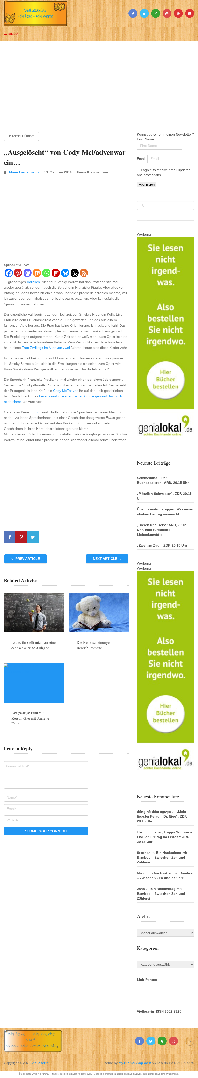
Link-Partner (147, 980)
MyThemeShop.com (135, 1063)
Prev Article (27, 559)
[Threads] (74, 274)
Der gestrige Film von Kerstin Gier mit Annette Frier (30, 718)
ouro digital (148, 1074)
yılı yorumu (43, 1074)
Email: (142, 159)
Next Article (105, 559)
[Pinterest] (18, 274)
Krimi (37, 412)
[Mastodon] (27, 274)
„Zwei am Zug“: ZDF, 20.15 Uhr (162, 545)
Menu (13, 34)
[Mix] (37, 274)
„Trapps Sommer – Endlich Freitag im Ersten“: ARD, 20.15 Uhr (164, 837)
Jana (141, 889)
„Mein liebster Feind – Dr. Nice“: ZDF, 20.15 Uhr (162, 816)
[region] (99, 82)
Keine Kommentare (92, 172)
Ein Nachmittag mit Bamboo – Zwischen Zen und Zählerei (162, 857)
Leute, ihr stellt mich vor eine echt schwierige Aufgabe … (33, 645)
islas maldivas (134, 1074)
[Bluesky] (65, 274)
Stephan (144, 852)
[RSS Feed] (84, 274)
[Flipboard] (55, 274)
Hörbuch (33, 282)
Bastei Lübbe (21, 136)
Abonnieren (147, 184)
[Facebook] (8, 274)
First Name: (146, 139)
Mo (139, 873)
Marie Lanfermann (24, 172)
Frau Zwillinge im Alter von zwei (46, 348)
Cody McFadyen (65, 391)
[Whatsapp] (46, 274)
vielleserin (40, 1063)
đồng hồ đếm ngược (154, 812)
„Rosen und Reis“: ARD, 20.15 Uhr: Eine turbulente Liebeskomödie (161, 529)
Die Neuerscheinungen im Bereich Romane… (96, 645)
